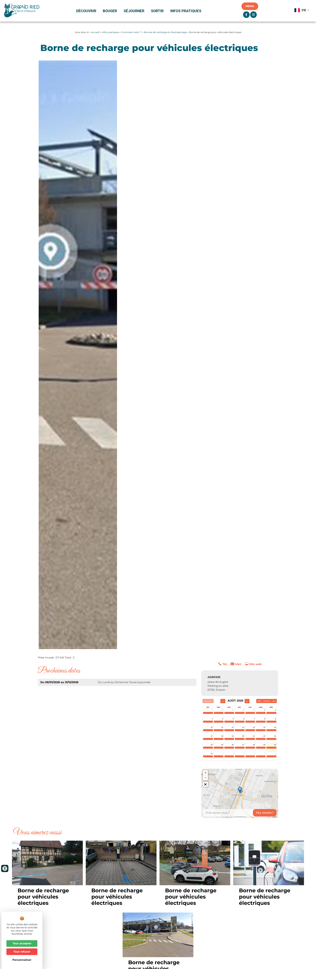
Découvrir (86, 11)
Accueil (95, 32)
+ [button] (205, 773)
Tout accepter (22, 943)
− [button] (205, 778)
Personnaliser (21, 959)
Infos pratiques (185, 11)
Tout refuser (21, 951)
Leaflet (274, 816)
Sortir (157, 11)
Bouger (110, 11)
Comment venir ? (131, 32)
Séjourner (134, 11)
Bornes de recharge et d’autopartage (165, 32)
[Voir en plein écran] (205, 784)
